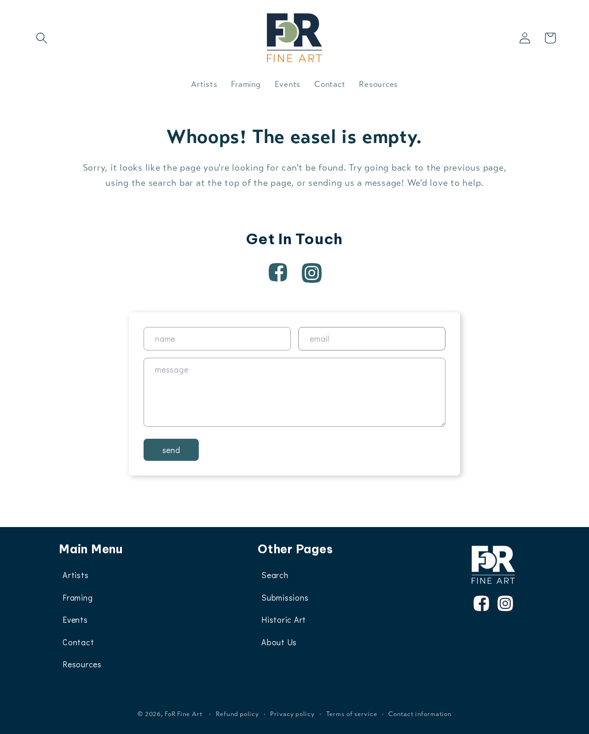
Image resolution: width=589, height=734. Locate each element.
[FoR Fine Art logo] (493, 565)
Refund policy (237, 714)
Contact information (419, 714)
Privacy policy (292, 714)
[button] (41, 38)
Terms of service (351, 714)
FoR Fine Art (183, 714)
